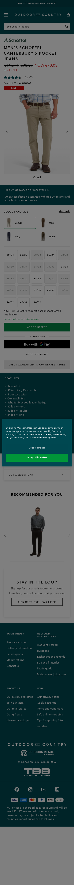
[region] (37, 442)
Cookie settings (37, 447)
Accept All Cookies (37, 457)
